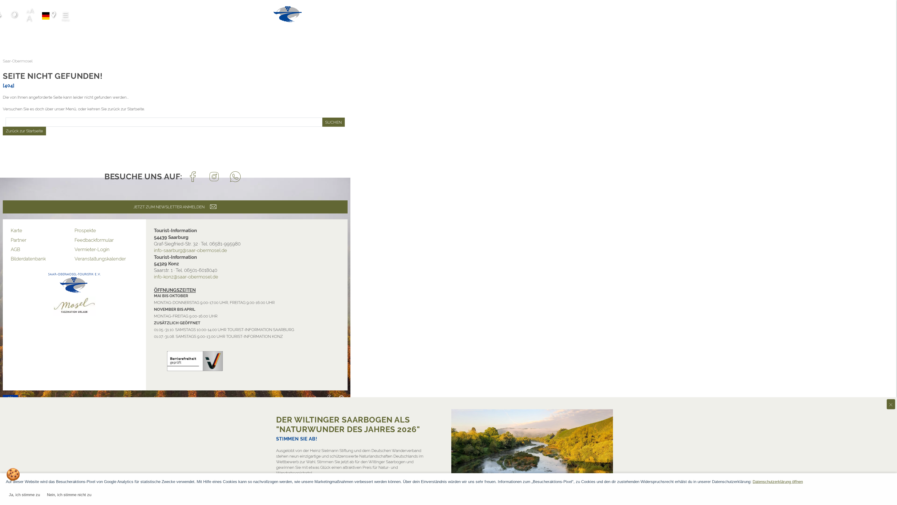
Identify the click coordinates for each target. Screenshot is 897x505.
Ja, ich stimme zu (24, 495)
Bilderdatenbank (28, 259)
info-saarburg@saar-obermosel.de (190, 250)
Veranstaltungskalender (100, 259)
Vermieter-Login (92, 249)
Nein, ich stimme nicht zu (69, 495)
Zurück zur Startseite (24, 131)
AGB (15, 249)
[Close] (891, 399)
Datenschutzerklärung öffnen (778, 482)
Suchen (333, 122)
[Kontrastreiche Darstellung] (14, 15)
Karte (16, 230)
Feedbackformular (94, 240)
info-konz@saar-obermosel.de (186, 277)
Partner (18, 240)
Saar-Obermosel (17, 61)
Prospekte (85, 230)
